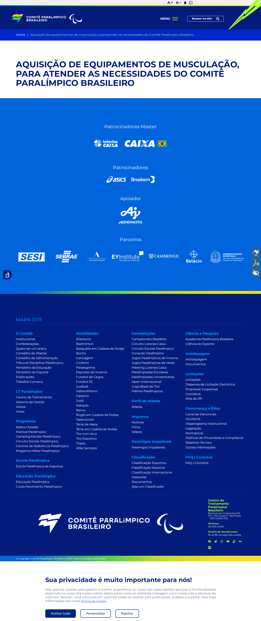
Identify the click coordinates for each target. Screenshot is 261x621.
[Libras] (255, 252)
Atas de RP (194, 398)
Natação (82, 405)
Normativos (194, 433)
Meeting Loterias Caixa (149, 367)
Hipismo (82, 396)
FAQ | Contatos (197, 463)
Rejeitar (127, 613)
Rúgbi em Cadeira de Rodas (97, 415)
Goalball (82, 386)
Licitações (193, 379)
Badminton (85, 344)
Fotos (136, 427)
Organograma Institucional (206, 423)
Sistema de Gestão (30, 402)
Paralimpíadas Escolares (150, 372)
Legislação (193, 428)
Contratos (193, 394)
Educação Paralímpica (32, 482)
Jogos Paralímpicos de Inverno (155, 358)
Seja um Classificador (148, 486)
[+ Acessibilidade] (255, 272)
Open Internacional (146, 382)
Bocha (81, 353)
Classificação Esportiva (149, 463)
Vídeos (137, 432)
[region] (130, 597)
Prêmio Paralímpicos (147, 391)
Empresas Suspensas (202, 389)
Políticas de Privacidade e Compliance (214, 438)
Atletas (137, 407)
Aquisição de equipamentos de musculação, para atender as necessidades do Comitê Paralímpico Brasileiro (112, 35)
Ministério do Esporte (32, 372)
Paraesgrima (85, 367)
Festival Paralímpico (31, 432)
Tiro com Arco (86, 434)
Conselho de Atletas (31, 353)
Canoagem (84, 358)
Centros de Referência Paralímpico (42, 446)
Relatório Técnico (199, 442)
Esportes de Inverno (91, 372)
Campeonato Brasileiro (149, 339)
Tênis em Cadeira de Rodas (96, 429)
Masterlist (139, 477)
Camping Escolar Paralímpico (38, 436)
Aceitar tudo (60, 613)
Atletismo (83, 339)
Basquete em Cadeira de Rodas (100, 348)
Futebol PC (84, 382)
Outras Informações (201, 447)
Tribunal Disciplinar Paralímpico (39, 363)
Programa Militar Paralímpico (37, 451)
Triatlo (80, 443)
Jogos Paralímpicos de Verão (153, 363)
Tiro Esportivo (86, 438)
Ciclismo (82, 363)
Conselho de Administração (37, 358)
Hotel (20, 411)
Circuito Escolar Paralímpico (37, 441)
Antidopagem (196, 359)
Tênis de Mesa (86, 424)
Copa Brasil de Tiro (146, 386)
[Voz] (255, 262)
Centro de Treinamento (34, 397)
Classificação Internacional (152, 472)
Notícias (138, 422)
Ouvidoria (193, 419)
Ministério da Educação (33, 367)
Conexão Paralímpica (148, 353)
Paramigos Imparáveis (148, 447)
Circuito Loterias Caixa (148, 344)
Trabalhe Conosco (29, 382)
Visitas (21, 407)
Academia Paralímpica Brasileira (209, 339)
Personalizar (95, 613)
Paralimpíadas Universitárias (153, 377)
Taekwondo (85, 419)
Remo (80, 410)
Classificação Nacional (148, 467)
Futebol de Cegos (89, 377)
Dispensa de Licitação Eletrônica (210, 384)
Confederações (27, 344)
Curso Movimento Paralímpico (39, 486)
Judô (80, 401)
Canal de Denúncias (201, 414)
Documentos (142, 482)
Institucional (25, 339)
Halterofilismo (86, 391)
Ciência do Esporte (200, 344)
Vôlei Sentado (86, 448)
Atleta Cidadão (27, 427)
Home (20, 35)
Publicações (25, 377)
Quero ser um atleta (31, 348)
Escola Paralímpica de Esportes (39, 466)
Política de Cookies (93, 601)
